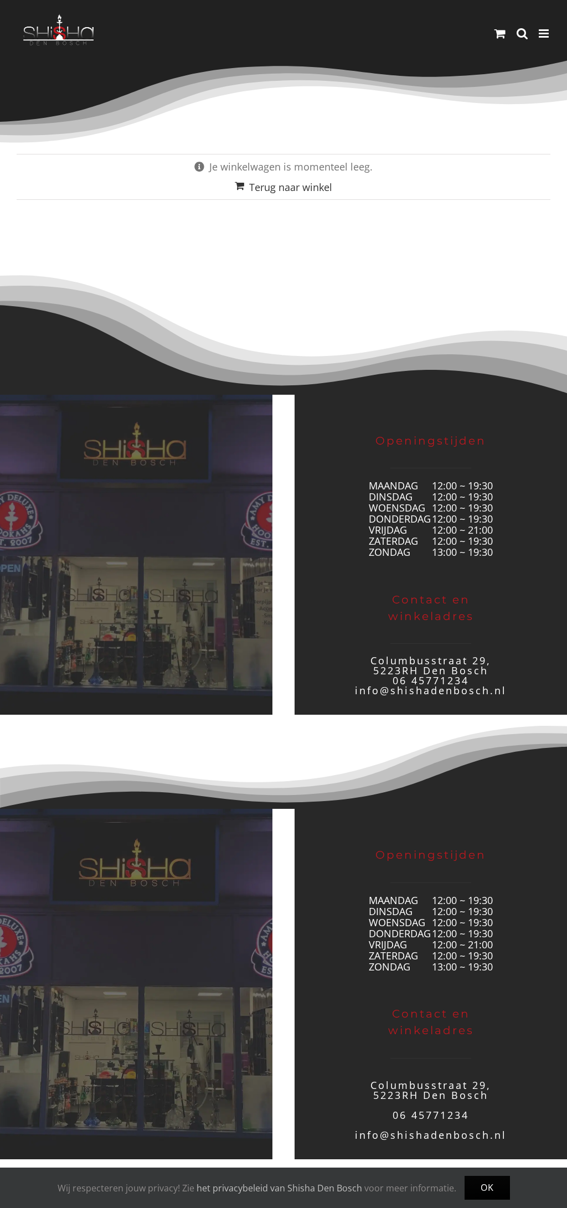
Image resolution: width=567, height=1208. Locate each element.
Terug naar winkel (290, 187)
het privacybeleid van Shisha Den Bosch (279, 1188)
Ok (487, 1187)
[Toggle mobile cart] (500, 33)
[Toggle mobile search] (522, 33)
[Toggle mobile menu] (544, 33)
